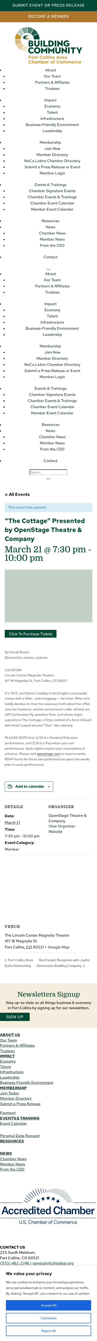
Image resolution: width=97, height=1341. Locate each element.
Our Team (52, 76)
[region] (48, 1303)
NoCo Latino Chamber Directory (52, 160)
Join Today (9, 1093)
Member (12, 849)
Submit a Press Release (20, 1103)
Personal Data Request (20, 1135)
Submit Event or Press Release (48, 5)
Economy (52, 106)
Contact (50, 257)
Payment (8, 1112)
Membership (50, 142)
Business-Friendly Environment (52, 124)
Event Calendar (13, 1123)
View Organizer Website (61, 829)
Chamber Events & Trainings (52, 197)
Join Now (52, 148)
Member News (52, 239)
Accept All (48, 1305)
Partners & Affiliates (52, 82)
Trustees (52, 88)
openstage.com (48, 754)
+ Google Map (57, 947)
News (50, 227)
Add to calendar (29, 786)
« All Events (17, 494)
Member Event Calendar (52, 209)
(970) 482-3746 (14, 1263)
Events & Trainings (50, 184)
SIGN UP (15, 1016)
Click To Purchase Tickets (30, 634)
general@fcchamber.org (53, 1263)
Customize (48, 1318)
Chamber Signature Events (52, 190)
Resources (50, 220)
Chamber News (52, 233)
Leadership (52, 130)
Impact (50, 100)
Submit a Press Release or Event (52, 166)
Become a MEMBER (48, 16)
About (50, 70)
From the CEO (52, 245)
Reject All (48, 1331)
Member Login (52, 173)
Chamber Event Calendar (52, 203)
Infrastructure (52, 118)
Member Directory (52, 154)
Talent (52, 112)
